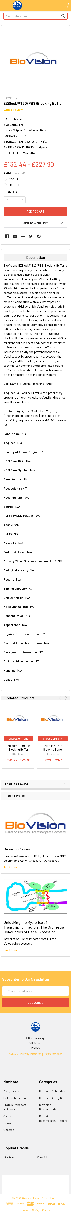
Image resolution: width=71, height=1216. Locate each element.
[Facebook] (7, 236)
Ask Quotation (12, 1091)
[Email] (15, 236)
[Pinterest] (38, 236)
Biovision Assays (17, 849)
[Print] (23, 236)
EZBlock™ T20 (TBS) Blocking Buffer (18, 747)
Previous (60, 698)
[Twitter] (30, 236)
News (7, 1123)
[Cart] (66, 5)
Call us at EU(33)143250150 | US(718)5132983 (35, 1054)
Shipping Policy (35, 1182)
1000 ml (14, 185)
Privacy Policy (35, 1191)
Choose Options (18, 738)
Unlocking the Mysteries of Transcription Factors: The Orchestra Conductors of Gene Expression (34, 927)
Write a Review (13, 109)
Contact (8, 1116)
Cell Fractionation (14, 1098)
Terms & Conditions (35, 1177)
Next (65, 698)
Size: (14, 172)
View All (42, 1157)
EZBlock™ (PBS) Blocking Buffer (53, 747)
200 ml (13, 179)
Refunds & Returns (35, 1187)
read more (10, 867)
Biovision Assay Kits (52, 1098)
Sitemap (8, 1129)
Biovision (9, 1157)
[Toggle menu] (5, 5)
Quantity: (11, 192)
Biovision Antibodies (52, 1091)
